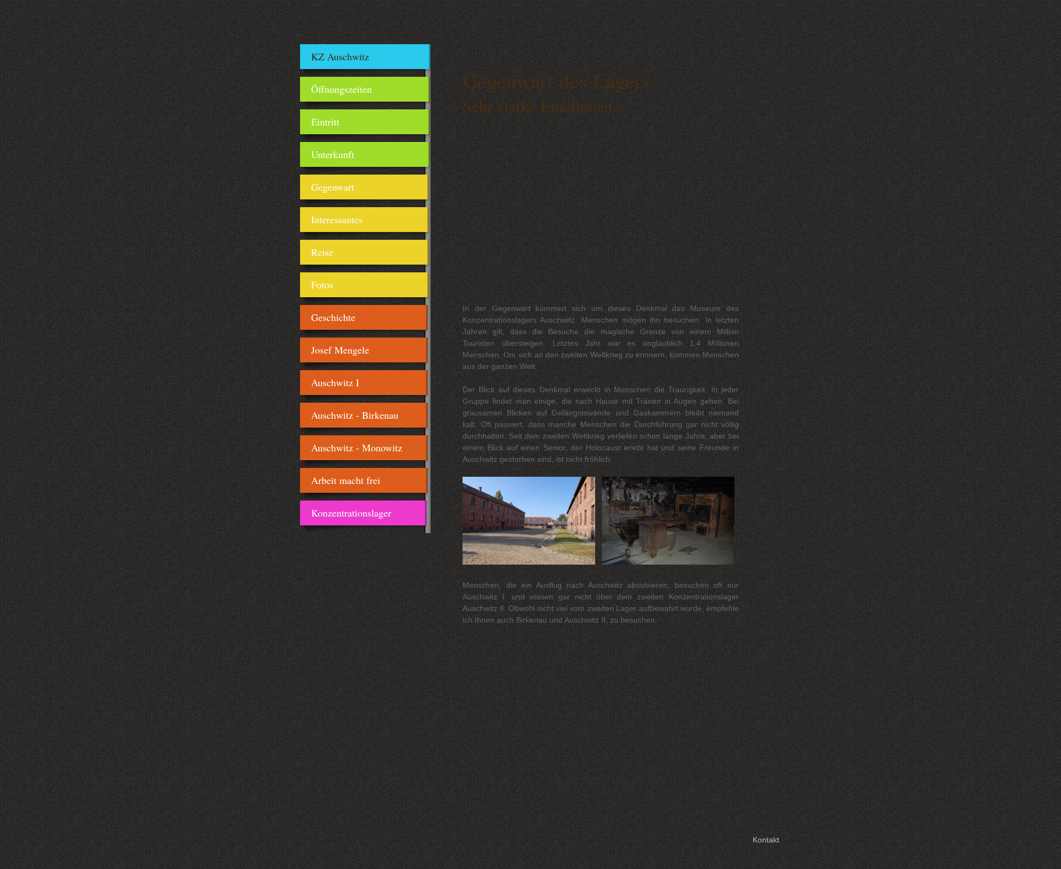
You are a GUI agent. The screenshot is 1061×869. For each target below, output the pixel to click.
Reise (322, 252)
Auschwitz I (335, 382)
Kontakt (766, 839)
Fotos (322, 284)
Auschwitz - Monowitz (356, 447)
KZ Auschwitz (340, 56)
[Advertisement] (601, 217)
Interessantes (337, 219)
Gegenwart (332, 186)
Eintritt (325, 121)
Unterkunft (332, 154)
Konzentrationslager (351, 512)
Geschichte (333, 317)
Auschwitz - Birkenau (354, 415)
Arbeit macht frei (345, 480)
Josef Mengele (340, 349)
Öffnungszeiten (341, 89)
